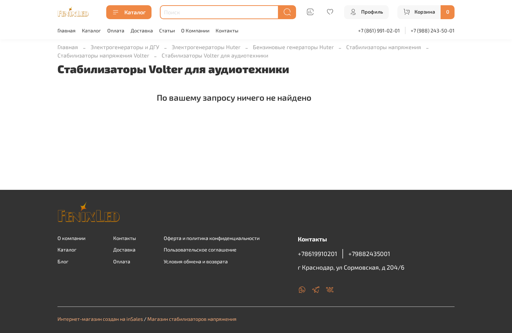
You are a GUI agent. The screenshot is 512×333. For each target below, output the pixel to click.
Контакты (227, 30)
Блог (63, 261)
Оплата (115, 30)
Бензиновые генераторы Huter (293, 47)
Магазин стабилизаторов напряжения (191, 319)
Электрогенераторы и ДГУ (125, 47)
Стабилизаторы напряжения (383, 47)
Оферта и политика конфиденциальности (211, 238)
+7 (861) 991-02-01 (379, 30)
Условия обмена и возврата (196, 261)
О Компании (195, 30)
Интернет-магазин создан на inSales (100, 319)
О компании (71, 238)
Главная (66, 30)
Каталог (135, 12)
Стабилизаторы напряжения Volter (103, 55)
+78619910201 (317, 253)
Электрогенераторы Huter (206, 47)
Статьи (167, 30)
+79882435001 (369, 253)
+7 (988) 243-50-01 (433, 30)
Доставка (142, 30)
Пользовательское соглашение (200, 250)
